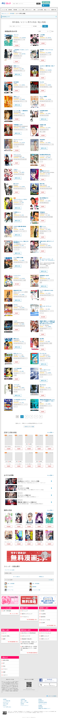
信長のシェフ (17, 96)
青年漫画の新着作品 (32, 652)
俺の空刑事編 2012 (44, 198)
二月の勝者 (42, 34)
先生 (4, 666)
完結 (52, 31)
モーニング (25, 610)
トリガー (16, 321)
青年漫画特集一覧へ (13, 641)
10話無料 (17, 150)
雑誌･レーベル (47, 9)
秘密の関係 (6, 660)
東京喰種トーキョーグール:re (46, 49)
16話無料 (19, 544)
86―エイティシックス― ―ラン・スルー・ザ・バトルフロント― (47, 260)
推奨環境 (22, 703)
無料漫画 (10, 9)
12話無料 (8, 448)
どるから (16, 169)
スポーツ (5, 675)
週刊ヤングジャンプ (27, 613)
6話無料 (49, 448)
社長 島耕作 (16, 82)
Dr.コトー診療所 (43, 96)
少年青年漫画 (35, 583)
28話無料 (8, 526)
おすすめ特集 (40, 9)
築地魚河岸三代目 (18, 290)
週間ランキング (45, 636)
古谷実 (42, 610)
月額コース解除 (24, 700)
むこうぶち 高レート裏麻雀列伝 (21, 110)
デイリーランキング (46, 633)
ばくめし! (16, 304)
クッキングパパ (17, 275)
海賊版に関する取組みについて (44, 708)
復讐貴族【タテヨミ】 (45, 171)
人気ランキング (28, 9)
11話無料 (43, 43)
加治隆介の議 (43, 124)
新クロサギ (16, 183)
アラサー (5, 669)
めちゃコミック (5, 13)
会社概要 (40, 705)
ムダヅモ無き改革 (18, 368)
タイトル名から (16, 576)
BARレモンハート (18, 353)
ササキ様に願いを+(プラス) (20, 399)
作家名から (41, 576)
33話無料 (29, 526)
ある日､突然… (6, 636)
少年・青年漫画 (7, 610)
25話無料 (43, 135)
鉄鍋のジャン (17, 65)
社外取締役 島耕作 (44, 110)
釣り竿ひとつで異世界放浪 (29, 633)
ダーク (4, 633)
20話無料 (17, 119)
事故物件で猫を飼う (27, 639)
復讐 (4, 639)
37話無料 (8, 544)
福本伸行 (43, 616)
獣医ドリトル (43, 226)
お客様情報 (23, 699)
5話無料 (16, 61)
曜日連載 (15, 9)
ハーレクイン (10, 586)
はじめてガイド (6, 702)
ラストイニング (17, 154)
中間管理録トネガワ (18, 124)
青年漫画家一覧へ (52, 625)
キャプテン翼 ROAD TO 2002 (46, 290)
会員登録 (4, 699)
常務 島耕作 (42, 139)
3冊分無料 (17, 284)
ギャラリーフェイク (18, 139)
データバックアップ (24, 705)
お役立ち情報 (5, 703)
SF (4, 663)
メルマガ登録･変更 (6, 700)
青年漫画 (12, 13)
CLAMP (43, 622)
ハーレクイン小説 (36, 589)
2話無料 (42, 77)
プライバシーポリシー (42, 703)
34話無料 (17, 45)
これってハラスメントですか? (20, 199)
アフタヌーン (25, 616)
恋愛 (4, 672)
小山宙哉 (43, 613)
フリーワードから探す (10, 570)
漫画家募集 (40, 706)
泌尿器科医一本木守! (44, 275)
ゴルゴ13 (42, 82)
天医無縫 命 (42, 212)
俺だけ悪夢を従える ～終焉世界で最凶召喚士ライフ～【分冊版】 (29, 648)
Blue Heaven (43, 384)
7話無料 (42, 179)
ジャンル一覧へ (14, 613)
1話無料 (42, 90)
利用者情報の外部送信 (42, 702)
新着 (34, 9)
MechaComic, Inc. (33, 717)
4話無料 (18, 448)
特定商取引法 (40, 700)
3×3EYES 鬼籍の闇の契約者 (20, 226)
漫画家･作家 (53, 9)
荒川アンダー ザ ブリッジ (45, 306)
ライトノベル (10, 589)
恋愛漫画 (34, 586)
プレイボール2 (43, 353)
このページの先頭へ (52, 696)
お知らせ (4, 705)
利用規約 (40, 699)
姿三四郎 (42, 338)
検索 (38, 3)
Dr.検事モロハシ (17, 212)
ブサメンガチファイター (45, 369)
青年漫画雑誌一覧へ (32, 619)
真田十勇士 (42, 183)
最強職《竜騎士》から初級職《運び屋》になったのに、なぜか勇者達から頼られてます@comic (47, 322)
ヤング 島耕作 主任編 (18, 257)
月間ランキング (45, 639)
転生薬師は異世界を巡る (45, 154)
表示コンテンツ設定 (24, 702)
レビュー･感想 (21, 9)
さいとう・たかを (45, 619)
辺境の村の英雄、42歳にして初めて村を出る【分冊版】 (29, 642)
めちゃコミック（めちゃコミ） (26, 717)
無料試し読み (17, 74)
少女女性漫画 (10, 583)
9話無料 (18, 526)
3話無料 (42, 60)
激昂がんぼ (16, 338)
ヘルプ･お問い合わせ (7, 706)
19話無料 (29, 448)
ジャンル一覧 (4, 9)
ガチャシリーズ (26, 636)
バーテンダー (17, 384)
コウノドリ (16, 34)
